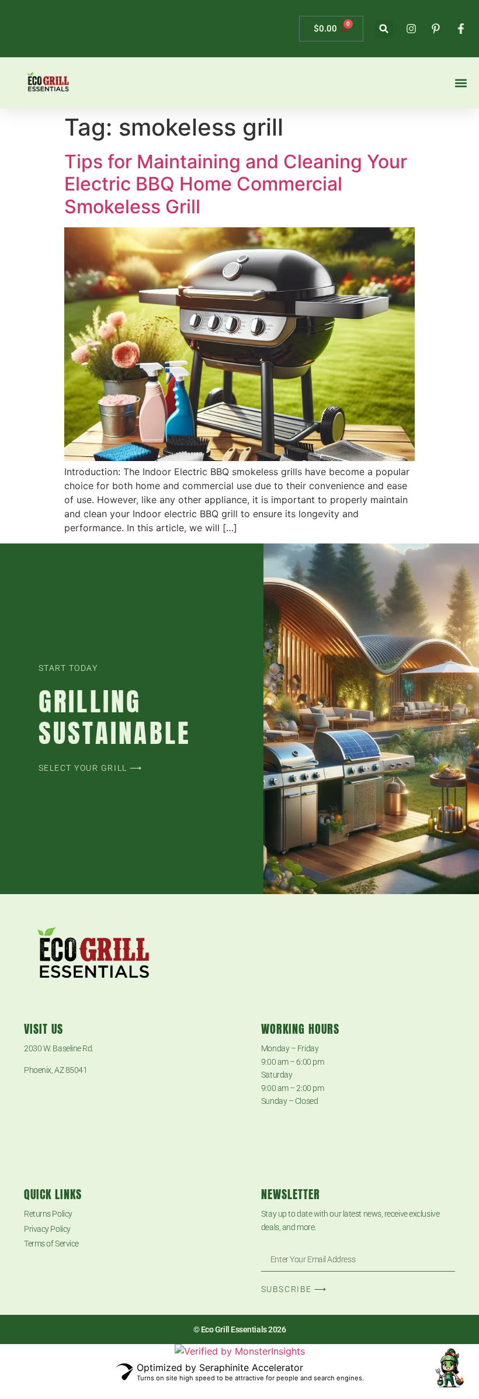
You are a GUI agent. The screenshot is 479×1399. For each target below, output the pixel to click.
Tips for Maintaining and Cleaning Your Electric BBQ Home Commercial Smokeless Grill (235, 184)
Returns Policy (48, 1213)
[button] (384, 29)
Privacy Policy (47, 1229)
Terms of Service (51, 1243)
